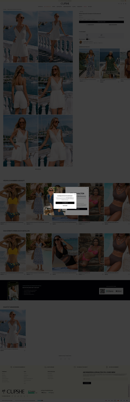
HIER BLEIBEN (65, 205)
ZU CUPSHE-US (65, 202)
